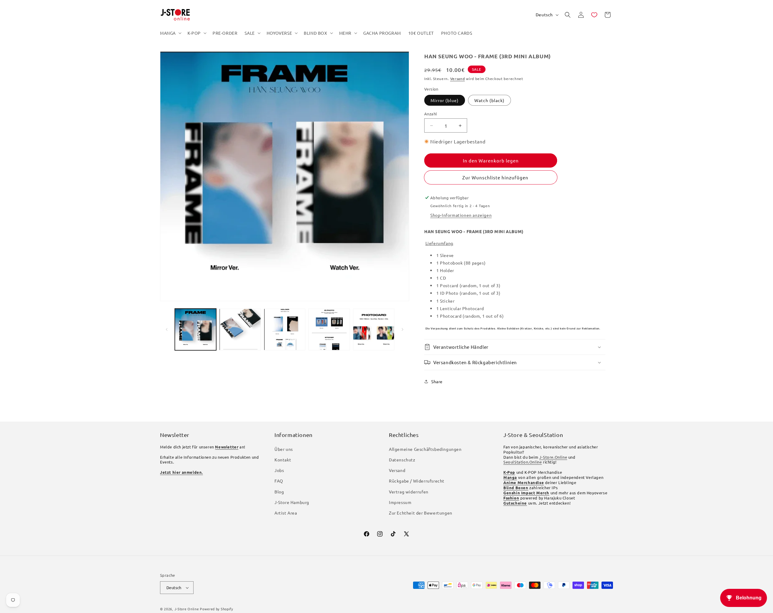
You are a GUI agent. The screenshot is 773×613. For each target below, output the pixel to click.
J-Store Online (187, 608)
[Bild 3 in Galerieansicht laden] (284, 329)
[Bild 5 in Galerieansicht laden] (373, 329)
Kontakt (282, 459)
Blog (279, 491)
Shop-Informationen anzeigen (461, 215)
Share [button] (437, 381)
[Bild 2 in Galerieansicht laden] (240, 329)
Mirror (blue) (445, 100)
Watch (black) (489, 100)
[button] (170, 33)
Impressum (400, 502)
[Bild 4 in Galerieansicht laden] (329, 329)
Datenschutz (402, 459)
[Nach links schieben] (166, 329)
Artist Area (285, 512)
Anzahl (430, 113)
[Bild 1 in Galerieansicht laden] (195, 329)
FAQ (278, 480)
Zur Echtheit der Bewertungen (420, 512)
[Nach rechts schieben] (402, 329)
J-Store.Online (553, 457)
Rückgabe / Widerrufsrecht (416, 480)
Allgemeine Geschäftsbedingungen (425, 449)
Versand (457, 78)
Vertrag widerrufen (408, 491)
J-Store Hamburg (291, 502)
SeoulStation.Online (522, 461)
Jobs (279, 470)
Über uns (283, 449)
